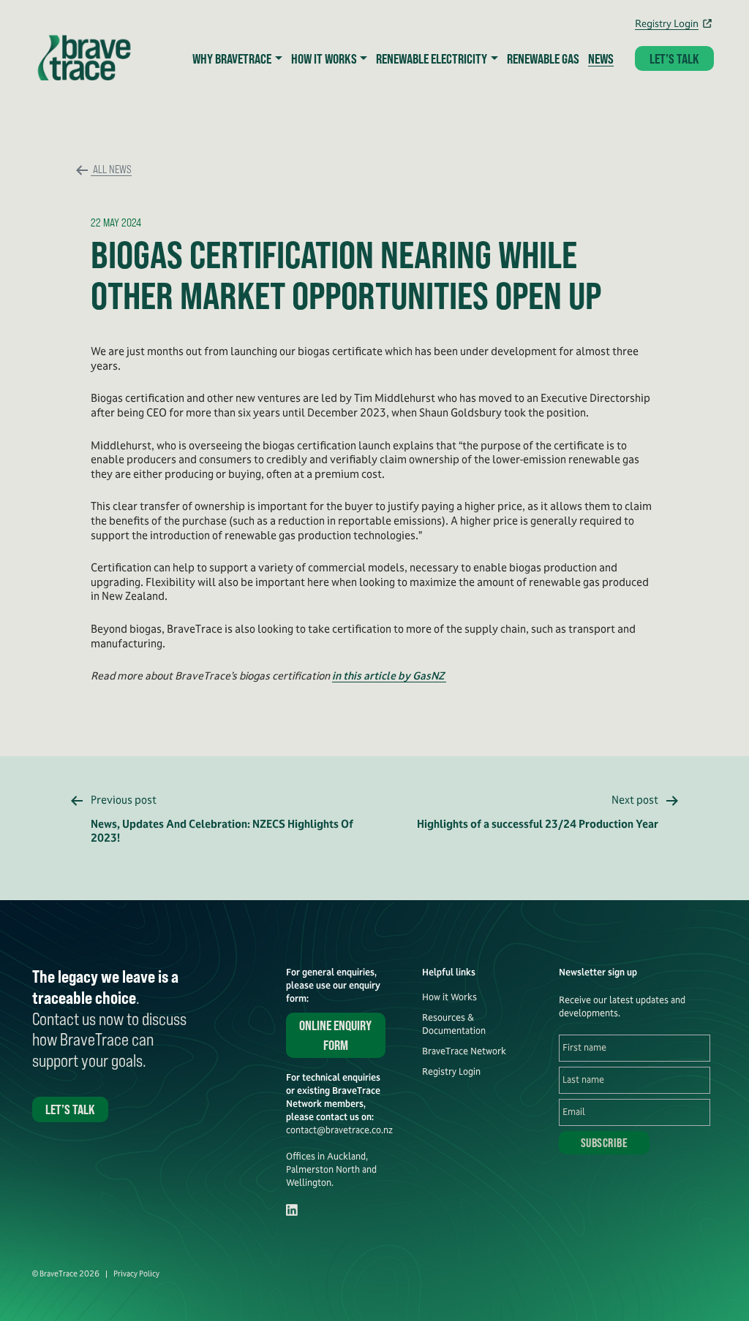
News (601, 58)
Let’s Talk (674, 58)
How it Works (449, 997)
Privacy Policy (136, 1274)
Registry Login (667, 23)
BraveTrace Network (464, 1051)
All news (111, 168)
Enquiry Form (335, 1035)
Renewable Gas (543, 58)
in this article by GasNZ (389, 675)
